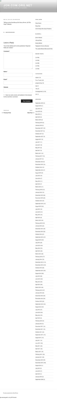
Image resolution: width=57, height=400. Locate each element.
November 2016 (39, 164)
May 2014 (37, 248)
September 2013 (39, 270)
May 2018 (37, 114)
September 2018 (39, 103)
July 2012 (37, 309)
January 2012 (38, 323)
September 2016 (39, 170)
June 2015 (37, 212)
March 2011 (38, 351)
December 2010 (39, 360)
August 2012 (38, 307)
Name (6, 71)
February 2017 (38, 156)
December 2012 (39, 295)
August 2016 (38, 173)
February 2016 (38, 189)
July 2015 (37, 209)
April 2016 (37, 184)
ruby (36, 88)
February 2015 (38, 223)
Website (6, 87)
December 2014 (39, 228)
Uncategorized (10, 32)
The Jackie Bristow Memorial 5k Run (44, 48)
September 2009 (39, 379)
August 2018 (38, 105)
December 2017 (39, 128)
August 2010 (38, 365)
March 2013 (38, 287)
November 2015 (39, 198)
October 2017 (38, 133)
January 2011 (38, 357)
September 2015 (39, 203)
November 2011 (39, 329)
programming (38, 83)
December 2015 (39, 195)
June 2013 (37, 279)
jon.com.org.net (18, 5)
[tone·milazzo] (38, 37)
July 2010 (37, 368)
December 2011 (39, 326)
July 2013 (37, 276)
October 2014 (38, 234)
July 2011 (37, 340)
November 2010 (39, 362)
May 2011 (37, 346)
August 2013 (38, 273)
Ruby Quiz (37, 26)
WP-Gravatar (13, 397)
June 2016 (37, 178)
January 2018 (38, 125)
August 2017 (38, 139)
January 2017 (38, 159)
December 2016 (39, 161)
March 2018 (38, 119)
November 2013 (39, 265)
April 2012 (37, 318)
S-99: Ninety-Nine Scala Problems (43, 28)
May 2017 (37, 147)
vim (36, 94)
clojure (37, 77)
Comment (7, 51)
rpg (36, 86)
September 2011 (39, 334)
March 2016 (38, 186)
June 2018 (37, 111)
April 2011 (37, 348)
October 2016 (38, 167)
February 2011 (38, 354)
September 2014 (39, 237)
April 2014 (37, 251)
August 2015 (38, 206)
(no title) (37, 57)
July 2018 (37, 108)
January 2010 (38, 376)
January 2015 (38, 226)
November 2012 (39, 298)
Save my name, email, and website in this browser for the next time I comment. (18, 96)
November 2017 (39, 131)
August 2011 (38, 337)
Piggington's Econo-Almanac (42, 46)
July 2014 (37, 242)
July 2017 (37, 142)
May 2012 (37, 315)
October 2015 (38, 200)
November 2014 (39, 231)
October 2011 (38, 332)
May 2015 (37, 214)
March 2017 (38, 153)
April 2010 (37, 374)
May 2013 (37, 281)
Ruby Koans (38, 23)
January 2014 (38, 259)
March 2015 (38, 220)
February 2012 (38, 321)
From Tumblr (38, 80)
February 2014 (38, 256)
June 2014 (37, 245)
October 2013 (38, 267)
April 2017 (37, 150)
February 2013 (38, 290)
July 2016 (37, 175)
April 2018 (37, 117)
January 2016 (38, 192)
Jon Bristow (16, 19)
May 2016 (37, 181)
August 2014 (38, 240)
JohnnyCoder (38, 40)
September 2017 (39, 136)
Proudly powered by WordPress (10, 393)
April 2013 (37, 284)
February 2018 (38, 122)
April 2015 (37, 217)
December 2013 (39, 262)
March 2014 (38, 254)
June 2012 (37, 312)
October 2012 (38, 301)
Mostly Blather (38, 43)
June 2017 (37, 145)
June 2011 (37, 343)
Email (5, 79)
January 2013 (38, 293)
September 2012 (39, 304)
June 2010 (37, 371)
